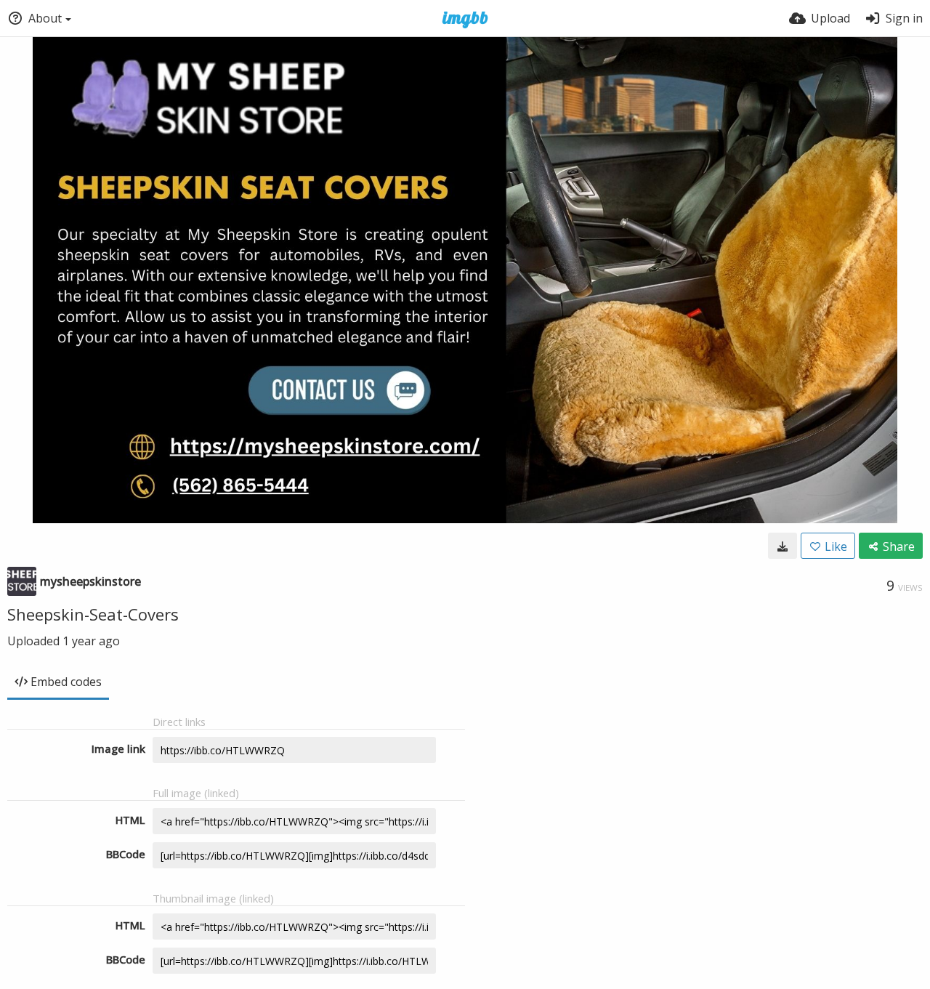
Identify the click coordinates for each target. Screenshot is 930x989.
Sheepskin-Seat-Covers (93, 614)
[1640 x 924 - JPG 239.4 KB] (782, 546)
